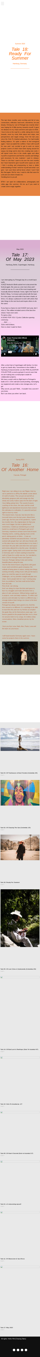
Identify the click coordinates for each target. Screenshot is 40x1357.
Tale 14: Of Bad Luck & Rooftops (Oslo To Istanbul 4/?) (19, 1049)
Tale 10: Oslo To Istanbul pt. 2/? (11, 1104)
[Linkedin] (18, 1350)
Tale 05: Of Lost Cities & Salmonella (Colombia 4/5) (18, 969)
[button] (2, 3)
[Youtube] (22, 1350)
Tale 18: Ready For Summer (10, 882)
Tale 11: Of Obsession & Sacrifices (13, 1259)
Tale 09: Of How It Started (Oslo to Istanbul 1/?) (17, 1153)
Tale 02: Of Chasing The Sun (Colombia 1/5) (16, 827)
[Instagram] (14, 1350)
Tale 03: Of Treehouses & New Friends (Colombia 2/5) (19, 773)
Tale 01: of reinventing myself (11, 1204)
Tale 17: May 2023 (7, 1327)
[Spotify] (26, 1350)
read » (2, 775)
